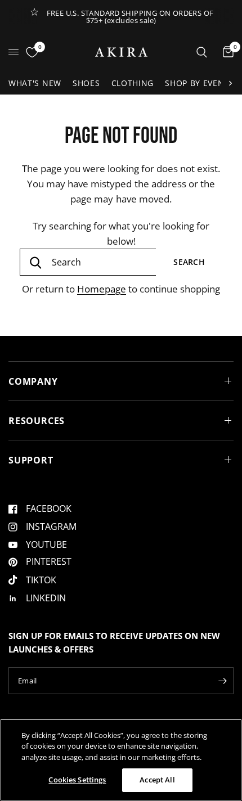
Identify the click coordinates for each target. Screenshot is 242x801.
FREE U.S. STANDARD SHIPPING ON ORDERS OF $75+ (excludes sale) (130, 16)
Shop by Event (197, 83)
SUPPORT (30, 460)
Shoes (86, 83)
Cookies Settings (77, 780)
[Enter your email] (222, 680)
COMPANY (33, 381)
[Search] (201, 52)
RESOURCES (36, 421)
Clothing (132, 83)
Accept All (157, 780)
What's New (34, 83)
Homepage (101, 288)
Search (189, 261)
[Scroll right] (230, 83)
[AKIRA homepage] (121, 52)
